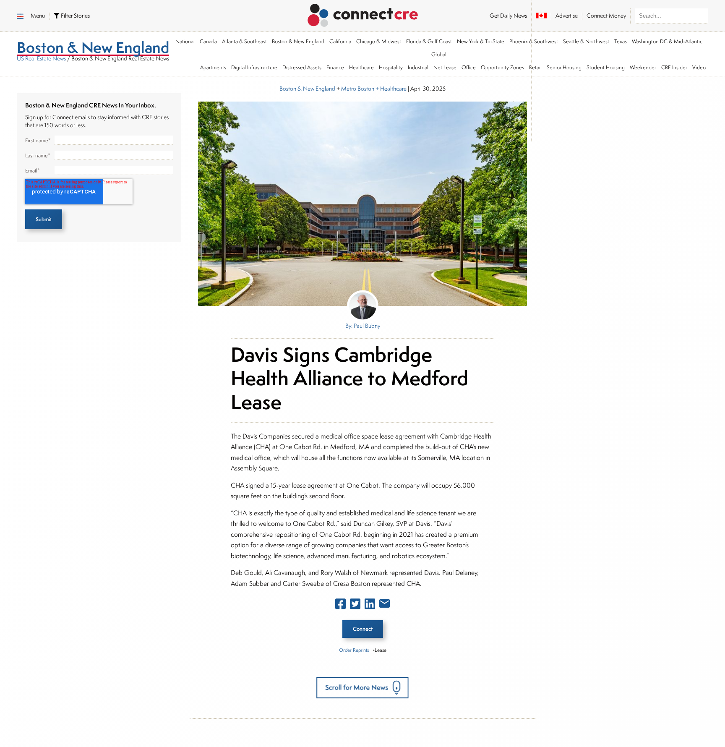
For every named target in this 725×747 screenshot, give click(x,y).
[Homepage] (363, 14)
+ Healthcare (390, 88)
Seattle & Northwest (586, 41)
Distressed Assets (301, 67)
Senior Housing (564, 67)
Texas (620, 41)
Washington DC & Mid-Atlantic (667, 41)
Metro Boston (357, 88)
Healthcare (361, 67)
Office (469, 67)
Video (699, 67)
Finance (335, 67)
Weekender (643, 67)
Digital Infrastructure (254, 67)
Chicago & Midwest (378, 41)
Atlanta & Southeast (244, 41)
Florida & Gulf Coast (429, 41)
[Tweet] (355, 605)
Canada (208, 41)
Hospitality (391, 67)
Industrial (418, 67)
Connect (363, 628)
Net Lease (444, 67)
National (185, 41)
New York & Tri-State (480, 41)
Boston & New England (298, 41)
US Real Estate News (41, 58)
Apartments (213, 67)
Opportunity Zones (502, 67)
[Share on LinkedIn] (370, 605)
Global (438, 54)
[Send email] (384, 605)
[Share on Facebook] (340, 605)
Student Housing (606, 67)
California (340, 41)
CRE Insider (674, 67)
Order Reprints (354, 650)
